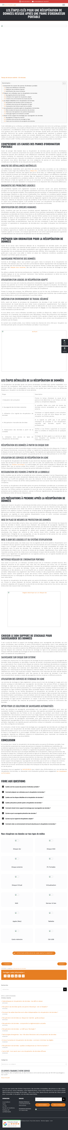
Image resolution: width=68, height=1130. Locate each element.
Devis (64, 344)
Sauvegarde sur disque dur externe (15, 117)
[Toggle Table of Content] (63, 83)
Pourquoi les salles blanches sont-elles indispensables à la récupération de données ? (30, 1012)
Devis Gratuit (43, 1105)
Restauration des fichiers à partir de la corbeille (19, 106)
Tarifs (4, 1104)
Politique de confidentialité (6, 1110)
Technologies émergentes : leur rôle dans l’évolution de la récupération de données (29, 1034)
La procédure (6, 1102)
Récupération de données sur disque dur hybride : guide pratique (23, 1018)
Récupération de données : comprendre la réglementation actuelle (24, 1023)
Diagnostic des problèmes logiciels (15, 89)
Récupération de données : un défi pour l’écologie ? (19, 1029)
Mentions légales (45, 1120)
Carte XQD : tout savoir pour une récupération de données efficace (24, 1051)
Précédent (7, 964)
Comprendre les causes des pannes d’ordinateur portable (20, 85)
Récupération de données (19, 968)
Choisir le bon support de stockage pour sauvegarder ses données (23, 115)
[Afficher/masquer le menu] (64, 5)
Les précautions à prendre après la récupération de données (21, 108)
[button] (34, 787)
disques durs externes (18, 267)
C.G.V (51, 1120)
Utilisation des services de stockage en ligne (18, 119)
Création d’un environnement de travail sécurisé (19, 98)
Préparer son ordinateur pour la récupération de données (20, 93)
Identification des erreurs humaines (15, 91)
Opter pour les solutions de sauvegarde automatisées (20, 121)
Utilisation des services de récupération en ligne (19, 104)
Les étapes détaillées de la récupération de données (18, 100)
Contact (65, 351)
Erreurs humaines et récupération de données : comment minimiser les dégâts (27, 1040)
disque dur (33, 171)
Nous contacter (58, 1105)
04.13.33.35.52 (25, 1)
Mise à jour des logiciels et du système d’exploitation (20, 111)
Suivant (61, 964)
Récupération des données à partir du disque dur (19, 102)
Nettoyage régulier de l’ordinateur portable (17, 113)
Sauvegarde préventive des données (15, 95)
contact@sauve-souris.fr (41, 1)
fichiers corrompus (18, 464)
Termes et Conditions (8, 1108)
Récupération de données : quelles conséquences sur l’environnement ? (25, 1045)
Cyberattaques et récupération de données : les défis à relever (22, 1001)
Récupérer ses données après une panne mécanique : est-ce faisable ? (25, 1007)
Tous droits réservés (35, 1120)
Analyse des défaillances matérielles (15, 87)
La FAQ (4, 1106)
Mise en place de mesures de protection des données (20, 110)
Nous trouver (5, 1077)
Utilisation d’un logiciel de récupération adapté (18, 97)
